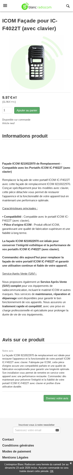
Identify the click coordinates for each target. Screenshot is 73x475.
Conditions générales (18, 445)
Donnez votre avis (57, 398)
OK (52, 471)
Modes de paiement (16, 451)
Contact (8, 439)
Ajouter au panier (27, 110)
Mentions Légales (15, 457)
